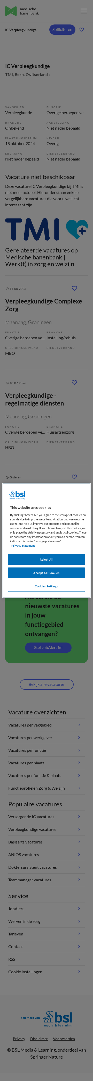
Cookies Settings (46, 586)
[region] (46, 540)
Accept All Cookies (46, 573)
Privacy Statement (23, 545)
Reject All (46, 559)
